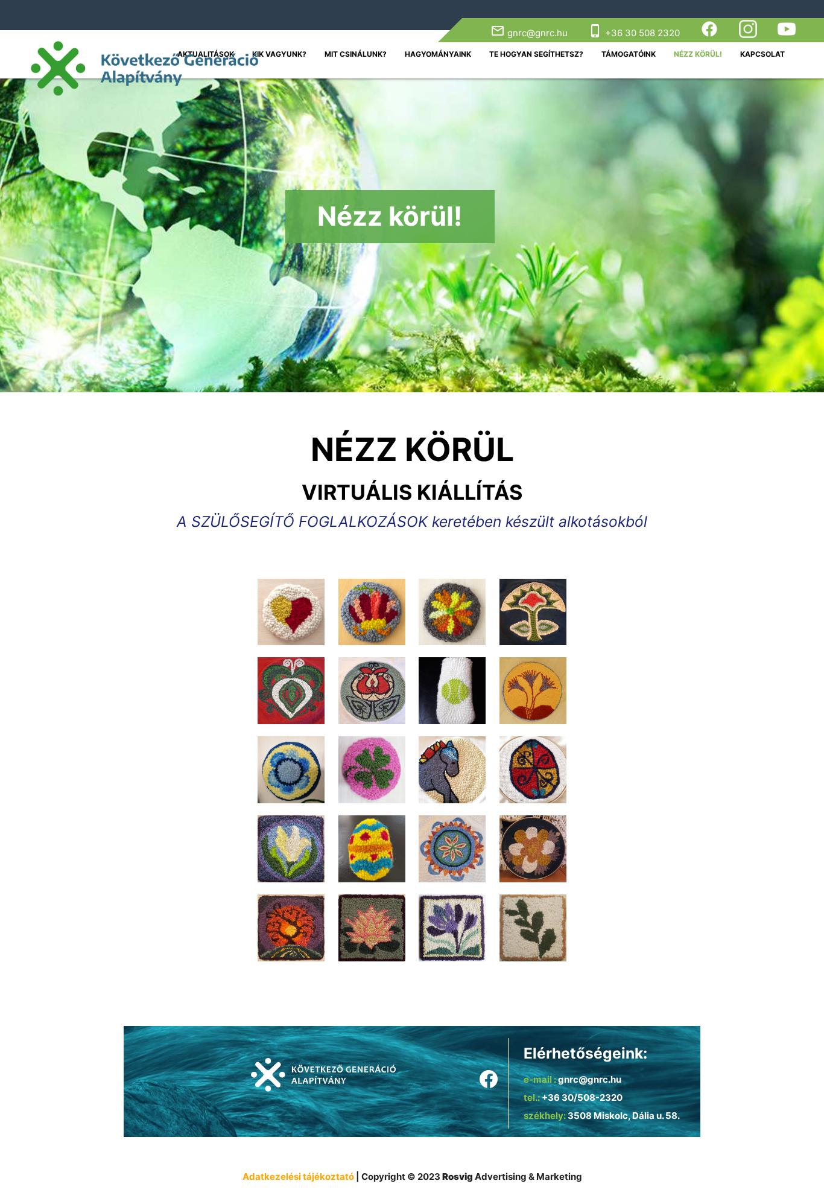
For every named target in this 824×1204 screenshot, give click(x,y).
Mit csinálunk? (356, 54)
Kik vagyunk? (279, 54)
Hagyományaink (438, 54)
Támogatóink (628, 54)
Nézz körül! (698, 54)
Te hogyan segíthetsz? (536, 54)
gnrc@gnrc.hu (529, 33)
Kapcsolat (762, 54)
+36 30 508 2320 (634, 33)
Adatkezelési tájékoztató (299, 1176)
